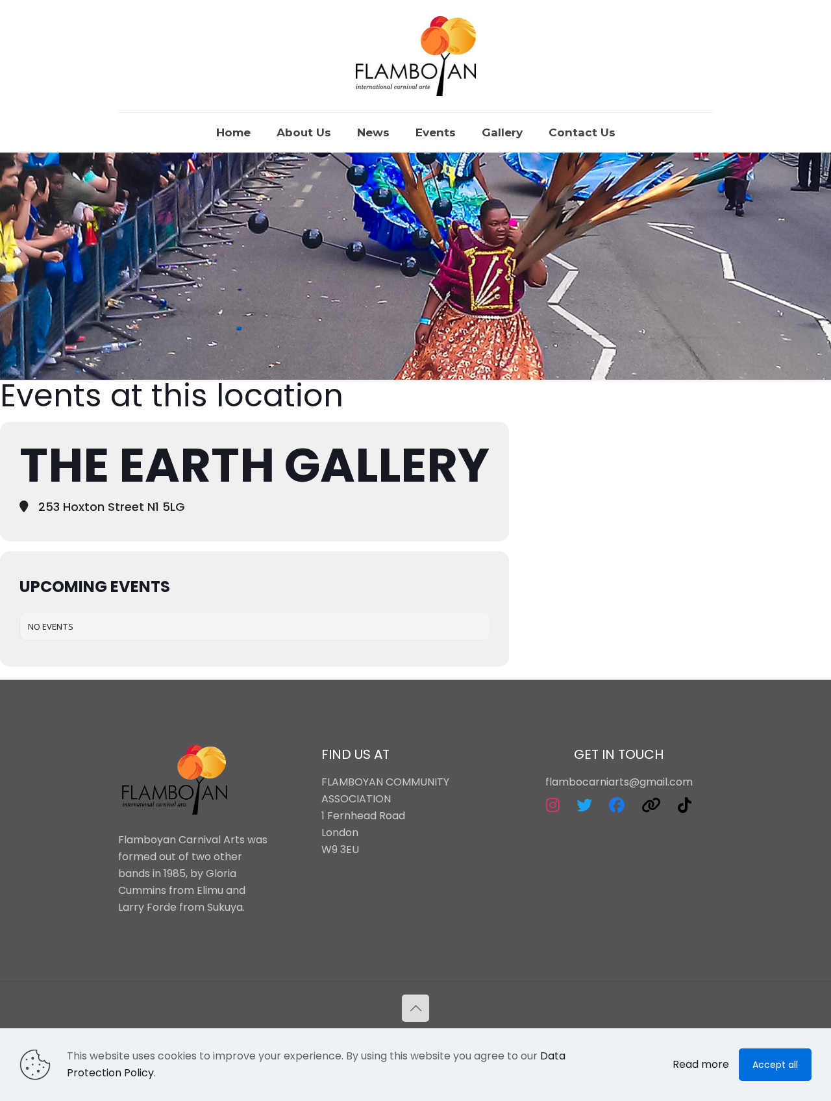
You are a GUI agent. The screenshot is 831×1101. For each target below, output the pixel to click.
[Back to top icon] (415, 1008)
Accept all (775, 1064)
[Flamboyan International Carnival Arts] (416, 56)
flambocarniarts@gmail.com (619, 781)
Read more (701, 1064)
